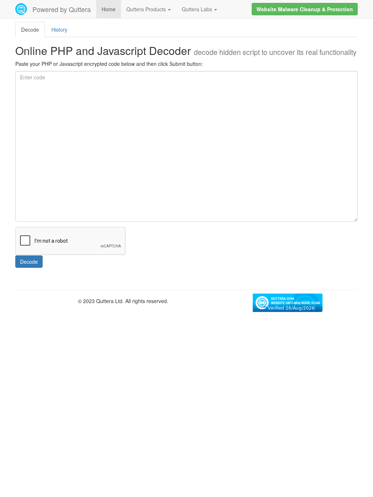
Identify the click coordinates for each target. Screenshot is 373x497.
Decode (29, 261)
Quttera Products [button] (146, 9)
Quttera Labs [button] (197, 9)
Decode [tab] (30, 29)
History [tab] (59, 29)
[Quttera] (21, 9)
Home (108, 9)
